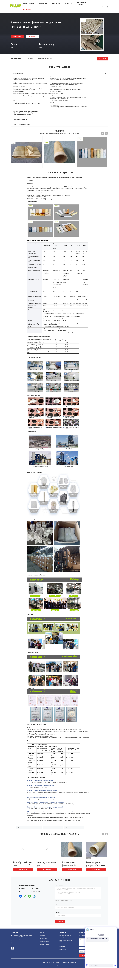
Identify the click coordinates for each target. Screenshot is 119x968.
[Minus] (115, 930)
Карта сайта (45, 962)
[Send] (115, 965)
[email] (20, 896)
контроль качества (44, 941)
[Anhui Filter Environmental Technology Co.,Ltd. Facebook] (12, 948)
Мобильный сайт (55, 962)
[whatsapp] (25, 896)
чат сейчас (32, 36)
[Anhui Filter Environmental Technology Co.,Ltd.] (15, 6)
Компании (42, 935)
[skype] (34, 896)
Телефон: (58, 912)
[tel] (38, 896)
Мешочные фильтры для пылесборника (65, 936)
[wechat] (29, 896)
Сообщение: (59, 885)
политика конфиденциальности (69, 962)
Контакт (60, 921)
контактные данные (44, 944)
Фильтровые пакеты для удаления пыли (29, 827)
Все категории (63, 949)
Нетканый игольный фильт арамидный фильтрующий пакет (22, 864)
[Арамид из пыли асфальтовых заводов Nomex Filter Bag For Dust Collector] (92, 34)
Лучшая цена (17, 36)
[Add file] (87, 965)
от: (57, 904)
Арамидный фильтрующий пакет (66, 941)
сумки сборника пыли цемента (53, 827)
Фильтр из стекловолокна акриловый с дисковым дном (46, 864)
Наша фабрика (43, 938)
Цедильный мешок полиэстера (64, 945)
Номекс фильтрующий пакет (74, 827)
